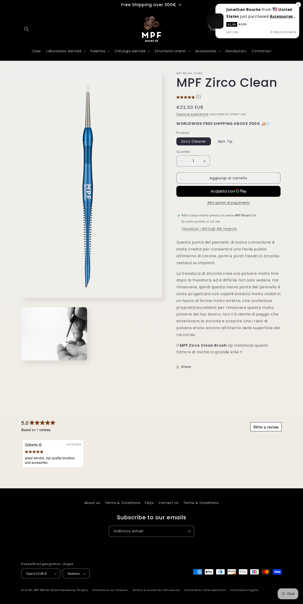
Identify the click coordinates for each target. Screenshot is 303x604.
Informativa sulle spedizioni (205, 590)
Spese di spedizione (192, 114)
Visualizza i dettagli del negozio (209, 228)
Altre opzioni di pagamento (228, 203)
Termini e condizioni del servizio (156, 590)
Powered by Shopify (73, 590)
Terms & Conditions (122, 502)
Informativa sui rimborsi (110, 590)
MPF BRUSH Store (46, 590)
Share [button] (186, 366)
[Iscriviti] (188, 531)
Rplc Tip (225, 141)
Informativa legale (244, 590)
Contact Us (168, 502)
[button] (26, 29)
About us (92, 502)
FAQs (149, 502)
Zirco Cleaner (193, 141)
